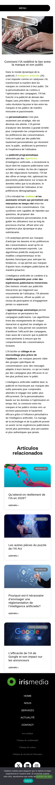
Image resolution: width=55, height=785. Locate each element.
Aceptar (28, 781)
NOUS (27, 703)
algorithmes (31, 158)
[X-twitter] (18, 766)
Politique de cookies (27, 747)
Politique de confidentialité (27, 740)
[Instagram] (36, 766)
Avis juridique (27, 733)
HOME (27, 695)
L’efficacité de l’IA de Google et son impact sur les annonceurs (25, 656)
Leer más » (13, 505)
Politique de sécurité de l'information (27, 754)
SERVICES (27, 710)
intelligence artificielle (28, 75)
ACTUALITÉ (28, 717)
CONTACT (27, 724)
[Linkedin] (27, 766)
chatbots (30, 196)
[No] (44, 777)
